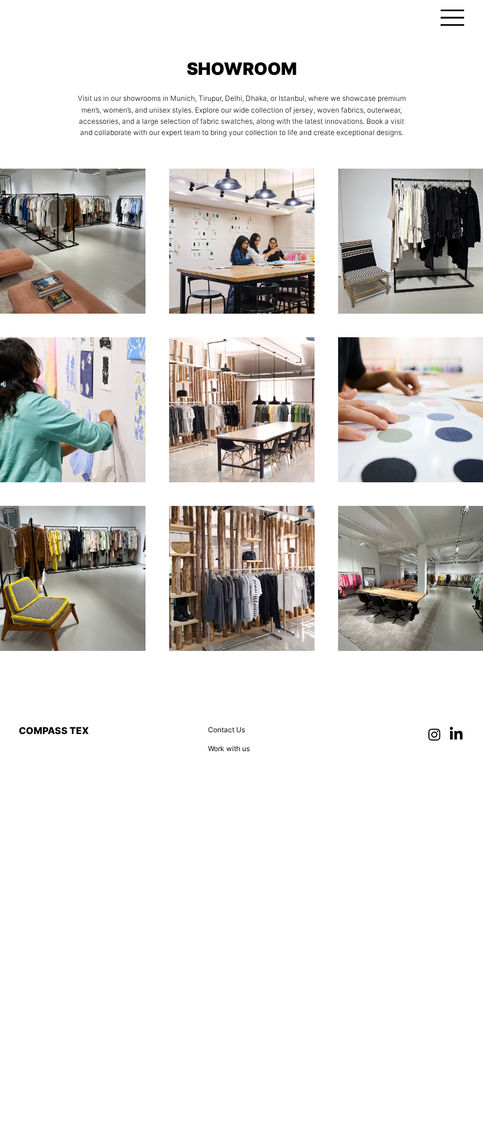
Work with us (229, 748)
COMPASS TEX (54, 730)
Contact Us (226, 729)
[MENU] (452, 17)
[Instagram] (434, 734)
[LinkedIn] (456, 734)
